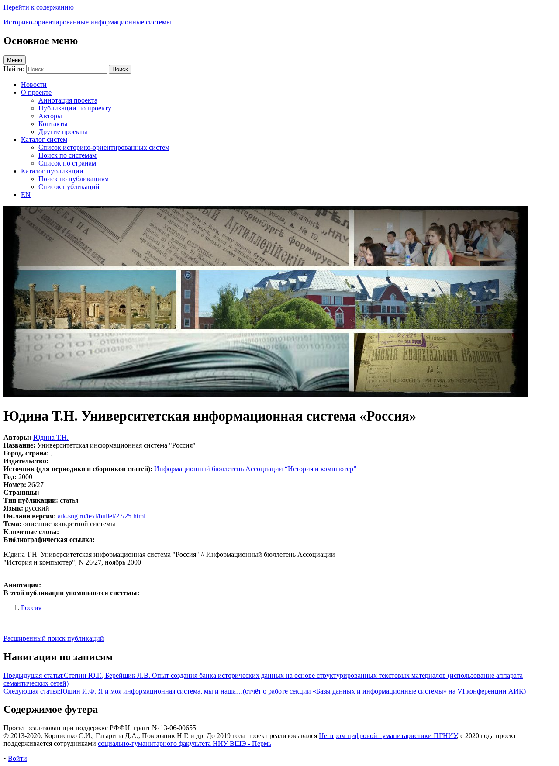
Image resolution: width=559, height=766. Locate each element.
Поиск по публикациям (73, 179)
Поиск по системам (67, 155)
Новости (34, 84)
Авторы (50, 116)
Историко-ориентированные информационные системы (87, 22)
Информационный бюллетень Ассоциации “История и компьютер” (255, 469)
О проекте (36, 92)
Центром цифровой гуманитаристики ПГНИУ (388, 735)
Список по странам (67, 163)
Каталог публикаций (52, 171)
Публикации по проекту (74, 108)
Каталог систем (44, 139)
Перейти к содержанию (38, 7)
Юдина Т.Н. (51, 437)
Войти (17, 758)
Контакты (53, 124)
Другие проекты (62, 131)
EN (26, 194)
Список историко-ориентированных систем (103, 147)
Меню (14, 60)
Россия (31, 607)
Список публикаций (69, 186)
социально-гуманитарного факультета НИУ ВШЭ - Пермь (184, 743)
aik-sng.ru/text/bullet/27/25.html (101, 516)
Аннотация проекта (67, 100)
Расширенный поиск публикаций (53, 638)
